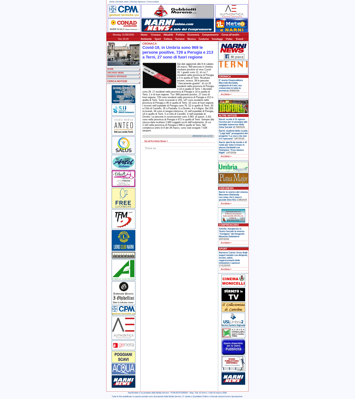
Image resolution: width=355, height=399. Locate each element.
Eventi (239, 39)
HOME (110, 69)
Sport (158, 39)
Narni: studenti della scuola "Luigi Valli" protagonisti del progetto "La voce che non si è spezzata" (233, 135)
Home (112, 2)
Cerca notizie (153, 2)
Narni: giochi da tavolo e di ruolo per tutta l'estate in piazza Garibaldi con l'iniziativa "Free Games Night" (233, 147)
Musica (191, 39)
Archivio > (226, 94)
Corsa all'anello (230, 34)
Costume (204, 39)
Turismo (180, 39)
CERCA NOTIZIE (117, 81)
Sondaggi (217, 39)
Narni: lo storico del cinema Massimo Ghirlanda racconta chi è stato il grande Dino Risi (233, 196)
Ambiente (146, 39)
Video (229, 39)
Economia (193, 34)
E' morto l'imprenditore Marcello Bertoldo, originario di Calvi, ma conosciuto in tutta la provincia (231, 85)
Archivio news (122, 2)
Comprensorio (210, 34)
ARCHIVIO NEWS (115, 73)
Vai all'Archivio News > (156, 141)
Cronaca (155, 34)
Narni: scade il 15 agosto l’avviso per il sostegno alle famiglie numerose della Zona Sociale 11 (233, 123)
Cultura (168, 39)
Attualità (168, 34)
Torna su (150, 148)
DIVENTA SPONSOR (117, 76)
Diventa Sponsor (137, 2)
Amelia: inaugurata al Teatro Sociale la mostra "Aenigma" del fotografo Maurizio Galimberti (231, 232)
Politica (180, 34)
